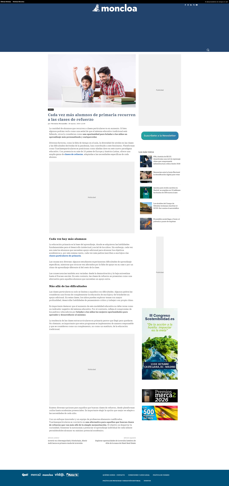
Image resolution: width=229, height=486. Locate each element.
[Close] (156, 204)
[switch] (144, 242)
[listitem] (114, 237)
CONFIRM (98, 278)
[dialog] (114, 243)
